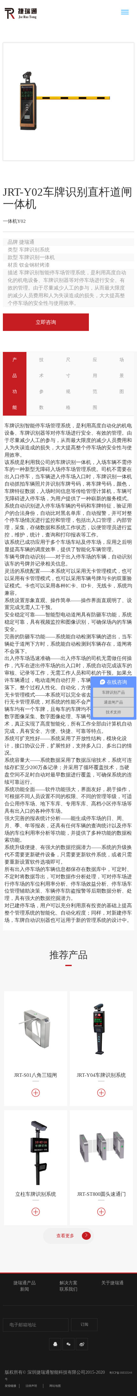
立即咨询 (46, 322)
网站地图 (55, 1385)
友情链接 (10, 1385)
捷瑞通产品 (24, 1282)
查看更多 (66, 1235)
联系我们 (68, 1289)
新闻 (24, 1289)
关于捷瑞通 (112, 1282)
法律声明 (31, 1385)
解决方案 (68, 1282)
